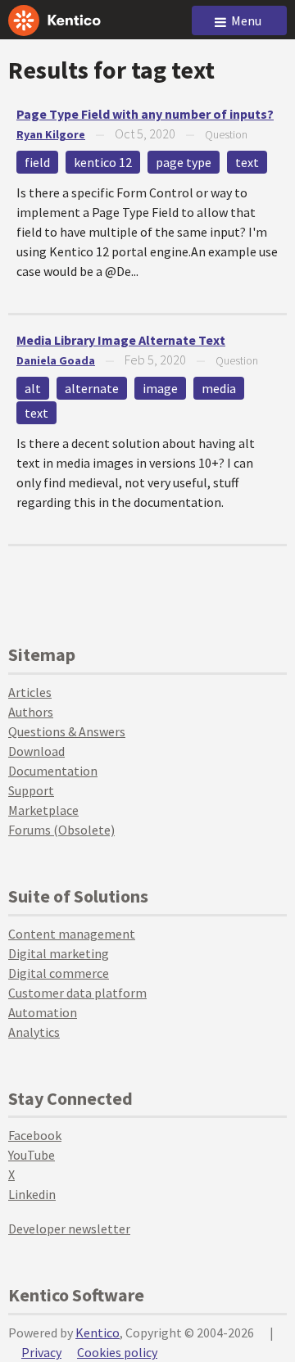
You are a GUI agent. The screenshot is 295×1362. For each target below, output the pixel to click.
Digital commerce (58, 973)
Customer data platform (77, 992)
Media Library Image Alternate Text (120, 340)
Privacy (41, 1352)
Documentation (53, 770)
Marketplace (43, 810)
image (160, 388)
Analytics (34, 1032)
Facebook (34, 1135)
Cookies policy (117, 1352)
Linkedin (32, 1194)
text (247, 162)
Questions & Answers (66, 731)
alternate (92, 388)
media (219, 388)
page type (183, 162)
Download (36, 751)
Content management (71, 933)
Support (31, 790)
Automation (42, 1012)
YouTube (31, 1155)
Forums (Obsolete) (61, 829)
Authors (30, 712)
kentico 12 (103, 162)
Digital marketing (58, 953)
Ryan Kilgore (50, 134)
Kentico (97, 1332)
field (37, 162)
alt (33, 388)
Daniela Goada (55, 360)
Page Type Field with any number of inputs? (145, 114)
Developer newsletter (69, 1228)
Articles (30, 692)
